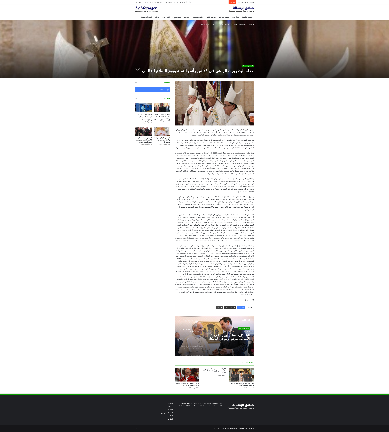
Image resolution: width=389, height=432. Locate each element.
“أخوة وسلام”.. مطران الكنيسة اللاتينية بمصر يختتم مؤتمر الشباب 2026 (144, 140)
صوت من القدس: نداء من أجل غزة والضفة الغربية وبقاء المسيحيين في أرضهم (162, 117)
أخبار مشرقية (212, 17)
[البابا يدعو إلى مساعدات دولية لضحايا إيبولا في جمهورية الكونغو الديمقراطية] (143, 107)
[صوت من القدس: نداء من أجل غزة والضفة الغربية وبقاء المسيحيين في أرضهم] (162, 107)
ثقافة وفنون (166, 17)
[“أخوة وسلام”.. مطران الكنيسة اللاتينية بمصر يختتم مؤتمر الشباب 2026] (143, 131)
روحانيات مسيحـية (198, 17)
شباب (187, 17)
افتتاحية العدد (168, 2)
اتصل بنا (138, 2)
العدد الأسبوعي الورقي (156, 2)
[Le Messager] (194, 9)
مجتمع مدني (177, 17)
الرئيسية (182, 2)
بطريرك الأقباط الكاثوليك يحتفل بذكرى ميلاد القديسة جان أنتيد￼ (242, 384)
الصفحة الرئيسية (247, 17)
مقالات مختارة (224, 17)
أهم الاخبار (236, 17)
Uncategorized (241, 24)
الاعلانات (145, 2)
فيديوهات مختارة (146, 17)
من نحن (176, 2)
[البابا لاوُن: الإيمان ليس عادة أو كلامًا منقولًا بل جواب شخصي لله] (162, 131)
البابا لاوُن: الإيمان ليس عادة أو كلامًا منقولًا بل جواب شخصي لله (210, 2)
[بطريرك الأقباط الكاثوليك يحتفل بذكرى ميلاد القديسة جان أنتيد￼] (241, 375)
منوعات (157, 17)
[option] (214, 336)
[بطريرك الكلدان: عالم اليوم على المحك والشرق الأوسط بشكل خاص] (187, 375)
